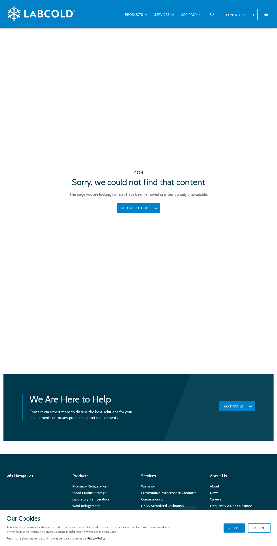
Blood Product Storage (89, 493)
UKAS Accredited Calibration (162, 506)
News (214, 493)
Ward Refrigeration (86, 506)
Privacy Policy (96, 538)
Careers (215, 499)
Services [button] (161, 15)
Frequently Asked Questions (231, 506)
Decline (259, 528)
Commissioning (152, 499)
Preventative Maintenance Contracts (168, 493)
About (214, 486)
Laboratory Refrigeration (90, 499)
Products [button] (134, 15)
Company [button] (189, 15)
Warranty (148, 486)
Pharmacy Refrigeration (89, 486)
